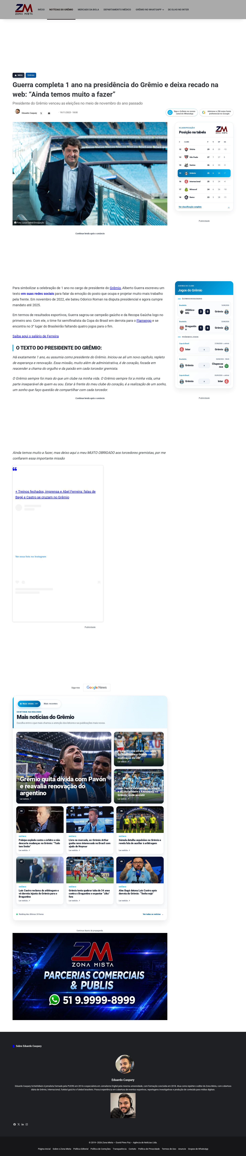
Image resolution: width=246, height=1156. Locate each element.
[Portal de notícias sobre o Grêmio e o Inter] (24, 9)
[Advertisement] (123, 44)
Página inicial (44, 1149)
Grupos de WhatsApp (198, 1149)
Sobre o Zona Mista (62, 1149)
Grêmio (30, 75)
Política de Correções (101, 1149)
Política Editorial (80, 1149)
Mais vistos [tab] (30, 704)
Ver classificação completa (204, 207)
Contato (132, 1149)
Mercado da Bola (88, 9)
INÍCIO (41, 9)
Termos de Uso (169, 1149)
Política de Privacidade (149, 1149)
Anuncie (182, 1149)
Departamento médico (117, 9)
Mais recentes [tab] (51, 704)
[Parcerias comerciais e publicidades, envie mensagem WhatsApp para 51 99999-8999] (90, 976)
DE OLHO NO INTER (178, 9)
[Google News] (96, 687)
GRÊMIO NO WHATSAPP (148, 9)
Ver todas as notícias (153, 914)
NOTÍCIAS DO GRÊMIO (61, 9)
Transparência (120, 1149)
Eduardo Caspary (29, 113)
